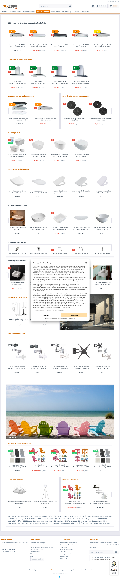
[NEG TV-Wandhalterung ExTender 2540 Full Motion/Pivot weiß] (102, 351)
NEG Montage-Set (35, 523)
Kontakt (32, 545)
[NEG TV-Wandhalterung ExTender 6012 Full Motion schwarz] (60, 351)
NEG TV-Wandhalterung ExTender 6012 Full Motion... (60, 367)
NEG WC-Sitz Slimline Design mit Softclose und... (81, 192)
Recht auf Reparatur (66, 549)
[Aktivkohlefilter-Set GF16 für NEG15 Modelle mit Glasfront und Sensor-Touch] (100, 108)
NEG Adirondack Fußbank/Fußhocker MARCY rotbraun (60, 466)
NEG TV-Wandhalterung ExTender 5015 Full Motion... (39, 367)
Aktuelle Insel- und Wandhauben (20, 60)
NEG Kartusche (43, 516)
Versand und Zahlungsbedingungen (41, 547)
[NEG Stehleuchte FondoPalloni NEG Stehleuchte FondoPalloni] (45, 492)
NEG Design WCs (14, 133)
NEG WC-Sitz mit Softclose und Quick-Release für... (102, 192)
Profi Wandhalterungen (16, 334)
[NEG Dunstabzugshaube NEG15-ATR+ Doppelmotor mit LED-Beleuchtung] (19, 108)
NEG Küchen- (32, 519)
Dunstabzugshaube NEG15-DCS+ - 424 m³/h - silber (17, 46)
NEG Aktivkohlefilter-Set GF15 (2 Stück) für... (74, 119)
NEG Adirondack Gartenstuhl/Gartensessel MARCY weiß (74, 503)
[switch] (114, 573)
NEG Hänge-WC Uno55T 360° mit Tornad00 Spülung (60, 155)
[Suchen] (70, 6)
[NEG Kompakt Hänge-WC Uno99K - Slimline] (81, 145)
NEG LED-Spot (55, 516)
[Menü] (117, 561)
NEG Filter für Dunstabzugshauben (75, 96)
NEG (9, 516)
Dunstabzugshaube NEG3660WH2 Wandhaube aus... (60, 82)
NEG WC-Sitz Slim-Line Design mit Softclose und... (60, 192)
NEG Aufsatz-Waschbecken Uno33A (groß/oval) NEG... (81, 228)
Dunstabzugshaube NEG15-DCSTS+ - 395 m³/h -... (81, 46)
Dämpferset (82, 521)
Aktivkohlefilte (78, 523)
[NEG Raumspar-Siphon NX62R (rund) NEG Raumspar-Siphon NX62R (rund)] (60, 249)
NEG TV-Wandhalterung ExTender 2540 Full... (102, 367)
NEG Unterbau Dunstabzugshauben (21, 96)
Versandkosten (55, 570)
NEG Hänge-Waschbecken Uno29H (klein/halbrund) (102, 283)
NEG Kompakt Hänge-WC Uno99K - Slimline (81, 155)
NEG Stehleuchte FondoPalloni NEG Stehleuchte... (45, 502)
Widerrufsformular (36, 554)
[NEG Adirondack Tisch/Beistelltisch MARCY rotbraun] (81, 455)
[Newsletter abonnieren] (116, 552)
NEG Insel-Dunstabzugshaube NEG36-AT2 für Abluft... (17, 82)
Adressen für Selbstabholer (68, 543)
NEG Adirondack (27, 516)
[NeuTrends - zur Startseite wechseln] (10, 6)
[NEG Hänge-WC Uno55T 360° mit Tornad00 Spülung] (60, 145)
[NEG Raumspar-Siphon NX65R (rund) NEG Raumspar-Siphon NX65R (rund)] (81, 249)
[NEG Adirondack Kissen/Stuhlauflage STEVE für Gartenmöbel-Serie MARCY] (17, 455)
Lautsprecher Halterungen (17, 297)
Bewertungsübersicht (67, 545)
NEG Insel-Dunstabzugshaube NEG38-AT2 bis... (38, 82)
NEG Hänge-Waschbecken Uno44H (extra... (17, 283)
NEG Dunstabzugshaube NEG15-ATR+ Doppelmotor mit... (19, 119)
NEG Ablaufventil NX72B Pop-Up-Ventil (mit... (17, 254)
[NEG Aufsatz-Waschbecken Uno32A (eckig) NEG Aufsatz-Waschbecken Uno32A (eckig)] (60, 218)
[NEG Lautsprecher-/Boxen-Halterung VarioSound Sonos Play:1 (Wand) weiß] (19, 309)
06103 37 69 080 (8, 549)
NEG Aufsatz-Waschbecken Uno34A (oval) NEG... (38, 228)
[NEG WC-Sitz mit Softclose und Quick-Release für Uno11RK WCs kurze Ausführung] (102, 181)
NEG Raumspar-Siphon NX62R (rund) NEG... (60, 254)
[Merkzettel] (93, 6)
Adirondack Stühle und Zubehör (20, 443)
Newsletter (63, 547)
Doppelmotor (90, 519)
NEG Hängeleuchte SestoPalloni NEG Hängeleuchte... (19, 502)
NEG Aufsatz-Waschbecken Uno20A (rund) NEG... (102, 228)
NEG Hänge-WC (93, 516)
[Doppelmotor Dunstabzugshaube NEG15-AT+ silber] (45, 108)
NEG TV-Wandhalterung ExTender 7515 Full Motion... (17, 367)
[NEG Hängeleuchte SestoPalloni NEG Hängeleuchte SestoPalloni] (19, 492)
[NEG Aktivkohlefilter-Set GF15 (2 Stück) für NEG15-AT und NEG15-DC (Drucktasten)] (74, 108)
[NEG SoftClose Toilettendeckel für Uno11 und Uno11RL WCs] (38, 181)
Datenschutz (64, 556)
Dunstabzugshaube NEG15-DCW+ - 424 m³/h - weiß (38, 46)
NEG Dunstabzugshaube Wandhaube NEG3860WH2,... (81, 82)
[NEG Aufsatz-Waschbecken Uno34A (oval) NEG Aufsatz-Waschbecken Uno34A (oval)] (38, 218)
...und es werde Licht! (16, 480)
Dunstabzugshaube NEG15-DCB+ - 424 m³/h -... (60, 46)
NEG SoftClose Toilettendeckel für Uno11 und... (38, 192)
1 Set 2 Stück (81, 516)
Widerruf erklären (37, 559)
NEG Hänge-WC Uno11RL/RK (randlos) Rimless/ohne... (17, 155)
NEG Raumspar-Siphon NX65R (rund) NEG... (81, 254)
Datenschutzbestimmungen (102, 557)
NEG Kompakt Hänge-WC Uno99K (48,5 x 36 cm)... (38, 155)
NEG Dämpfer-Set (29, 521)
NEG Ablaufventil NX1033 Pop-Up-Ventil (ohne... (103, 254)
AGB (31, 556)
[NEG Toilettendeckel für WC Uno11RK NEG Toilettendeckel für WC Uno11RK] (17, 181)
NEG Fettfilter (16, 516)
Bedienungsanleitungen (38, 543)
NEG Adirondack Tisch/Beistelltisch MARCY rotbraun (81, 466)
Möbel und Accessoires (70, 480)
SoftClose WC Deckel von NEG (18, 169)
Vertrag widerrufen (36, 549)
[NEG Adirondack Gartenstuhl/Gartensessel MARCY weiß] (74, 492)
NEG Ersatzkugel (100, 523)
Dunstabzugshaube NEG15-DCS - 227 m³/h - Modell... (102, 46)
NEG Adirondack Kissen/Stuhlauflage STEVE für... (17, 466)
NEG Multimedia (101, 519)
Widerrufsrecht (35, 551)
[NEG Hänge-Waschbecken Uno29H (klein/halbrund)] (102, 272)
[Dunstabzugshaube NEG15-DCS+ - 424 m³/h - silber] (17, 35)
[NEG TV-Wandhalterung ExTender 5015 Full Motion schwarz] (38, 351)
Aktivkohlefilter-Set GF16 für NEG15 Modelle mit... (100, 119)
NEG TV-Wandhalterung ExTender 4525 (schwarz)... (81, 367)
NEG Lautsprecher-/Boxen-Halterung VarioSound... (19, 320)
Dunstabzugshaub (21, 519)
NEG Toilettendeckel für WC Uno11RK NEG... (17, 192)
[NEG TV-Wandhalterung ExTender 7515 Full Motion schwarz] (17, 351)
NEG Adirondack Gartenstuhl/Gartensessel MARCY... (39, 466)
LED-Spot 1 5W (68, 516)
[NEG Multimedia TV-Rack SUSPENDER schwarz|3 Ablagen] (100, 492)
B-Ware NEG (80, 519)
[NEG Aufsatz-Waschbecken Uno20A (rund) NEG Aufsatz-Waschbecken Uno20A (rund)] (102, 218)
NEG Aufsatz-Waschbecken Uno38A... (17, 228)
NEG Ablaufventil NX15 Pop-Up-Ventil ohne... (38, 254)
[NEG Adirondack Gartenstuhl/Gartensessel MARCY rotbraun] (38, 455)
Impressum (63, 558)
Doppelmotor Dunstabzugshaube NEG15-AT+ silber (45, 119)
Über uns (63, 551)
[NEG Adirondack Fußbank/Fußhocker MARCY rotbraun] (60, 455)
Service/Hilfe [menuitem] (113, 1)
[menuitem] (55, 6)
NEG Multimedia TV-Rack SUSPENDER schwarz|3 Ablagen (100, 502)
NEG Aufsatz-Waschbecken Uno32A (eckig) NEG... (59, 228)
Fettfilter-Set (69, 518)
